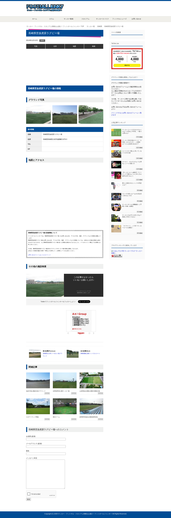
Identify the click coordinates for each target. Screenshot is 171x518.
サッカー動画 (68, 19)
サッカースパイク (102, 19)
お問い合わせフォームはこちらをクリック (39, 255)
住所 (55, 46)
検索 (93, 46)
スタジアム (85, 19)
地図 (74, 46)
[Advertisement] (109, 8)
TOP (56, 26)
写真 (35, 46)
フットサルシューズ (119, 19)
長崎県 (42, 40)
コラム (51, 19)
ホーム (34, 19)
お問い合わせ (136, 19)
